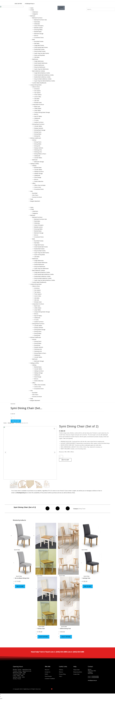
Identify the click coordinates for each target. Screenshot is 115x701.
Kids (31, 191)
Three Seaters (38, 94)
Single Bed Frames (39, 45)
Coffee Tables (37, 108)
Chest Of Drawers (38, 25)
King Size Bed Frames (40, 51)
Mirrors (36, 35)
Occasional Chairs (39, 37)
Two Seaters (37, 92)
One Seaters (37, 90)
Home (31, 8)
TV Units (36, 120)
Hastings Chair (86, 578)
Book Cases (37, 106)
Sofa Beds (36, 57)
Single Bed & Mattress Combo (42, 73)
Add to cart (15, 421)
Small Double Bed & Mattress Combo (44, 75)
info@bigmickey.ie (21, 492)
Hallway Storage (38, 173)
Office (33, 183)
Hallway (34, 165)
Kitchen (34, 140)
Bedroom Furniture (37, 18)
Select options (43, 636)
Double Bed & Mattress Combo (42, 77)
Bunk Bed (34, 193)
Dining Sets (37, 136)
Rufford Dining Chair (65, 628)
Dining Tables (37, 134)
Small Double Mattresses (40, 63)
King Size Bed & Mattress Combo (42, 79)
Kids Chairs (35, 195)
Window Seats (38, 102)
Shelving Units (38, 150)
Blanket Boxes (38, 31)
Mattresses (35, 59)
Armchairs (37, 89)
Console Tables (38, 126)
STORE (32, 10)
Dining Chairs (37, 132)
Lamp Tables (37, 110)
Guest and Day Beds (39, 55)
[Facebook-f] (74, 3)
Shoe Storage (37, 177)
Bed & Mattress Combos (38, 71)
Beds (33, 39)
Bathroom (34, 159)
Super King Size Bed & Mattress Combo (44, 81)
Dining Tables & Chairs (40, 154)
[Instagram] (83, 3)
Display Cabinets (38, 128)
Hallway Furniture (39, 171)
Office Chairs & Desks (39, 185)
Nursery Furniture (37, 197)
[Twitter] (78, 3)
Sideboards (37, 118)
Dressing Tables (38, 29)
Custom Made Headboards (39, 83)
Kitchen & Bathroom (35, 138)
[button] (43, 204)
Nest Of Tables (38, 116)
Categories (35, 14)
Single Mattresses (39, 61)
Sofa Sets (36, 100)
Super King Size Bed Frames (41, 53)
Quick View (17, 549)
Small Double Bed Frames (41, 47)
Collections (35, 12)
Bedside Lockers (38, 27)
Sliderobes (37, 23)
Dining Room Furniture (38, 124)
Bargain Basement (35, 201)
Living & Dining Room (36, 85)
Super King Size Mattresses (41, 69)
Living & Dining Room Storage (42, 112)
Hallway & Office (34, 163)
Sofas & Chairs (36, 87)
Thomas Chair (41, 628)
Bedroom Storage (38, 33)
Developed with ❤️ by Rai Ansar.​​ (51, 689)
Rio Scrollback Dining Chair (22, 578)
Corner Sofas (37, 96)
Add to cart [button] (20, 586)
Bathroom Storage (39, 161)
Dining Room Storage (39, 130)
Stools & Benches (38, 181)
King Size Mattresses (39, 67)
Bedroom (32, 16)
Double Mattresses (39, 65)
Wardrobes (37, 22)
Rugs (31, 199)
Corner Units (37, 187)
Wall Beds (36, 43)
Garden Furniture (38, 122)
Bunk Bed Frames (38, 41)
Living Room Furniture (38, 104)
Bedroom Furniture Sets (40, 19)
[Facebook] (47, 508)
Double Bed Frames (39, 49)
